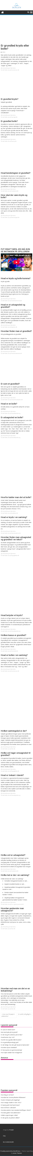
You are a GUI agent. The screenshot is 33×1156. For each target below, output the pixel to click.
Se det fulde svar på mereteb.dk (9, 651)
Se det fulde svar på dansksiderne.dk (11, 533)
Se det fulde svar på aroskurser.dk (10, 70)
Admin (3, 52)
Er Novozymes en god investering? (11, 1050)
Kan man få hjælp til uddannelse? (7, 1015)
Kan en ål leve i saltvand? (8, 1107)
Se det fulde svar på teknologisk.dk (10, 217)
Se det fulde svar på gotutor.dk (9, 327)
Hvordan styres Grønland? (9, 1047)
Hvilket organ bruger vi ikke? (9, 1115)
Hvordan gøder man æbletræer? (11, 1113)
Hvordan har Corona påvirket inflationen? (13, 1097)
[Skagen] (2, 12)
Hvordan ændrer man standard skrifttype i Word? (16, 1110)
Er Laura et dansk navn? (8, 1029)
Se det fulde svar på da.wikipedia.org (10, 413)
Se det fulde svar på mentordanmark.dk (11, 353)
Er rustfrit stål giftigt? (24, 1014)
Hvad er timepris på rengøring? (10, 1100)
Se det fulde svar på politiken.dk (9, 513)
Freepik (11, 1130)
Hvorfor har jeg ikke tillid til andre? (11, 1040)
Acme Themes (17, 1153)
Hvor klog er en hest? (7, 1095)
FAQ (4, 1136)
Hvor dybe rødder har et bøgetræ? (11, 1052)
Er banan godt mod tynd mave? (10, 1105)
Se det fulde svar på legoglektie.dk (10, 555)
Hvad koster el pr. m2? (8, 1037)
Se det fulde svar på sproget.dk (9, 117)
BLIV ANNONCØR (8, 1142)
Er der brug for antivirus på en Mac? (11, 1035)
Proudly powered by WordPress (10, 1151)
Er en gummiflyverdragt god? (10, 1042)
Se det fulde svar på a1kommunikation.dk (12, 399)
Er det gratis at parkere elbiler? (10, 1118)
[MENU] (31, 12)
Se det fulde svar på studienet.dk (9, 191)
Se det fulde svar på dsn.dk (8, 749)
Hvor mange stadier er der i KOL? (11, 1102)
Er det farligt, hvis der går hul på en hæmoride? (15, 1045)
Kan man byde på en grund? (9, 1032)
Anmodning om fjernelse (9, 68)
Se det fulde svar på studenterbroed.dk (11, 300)
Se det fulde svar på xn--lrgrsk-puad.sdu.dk (12, 904)
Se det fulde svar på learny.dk (8, 141)
